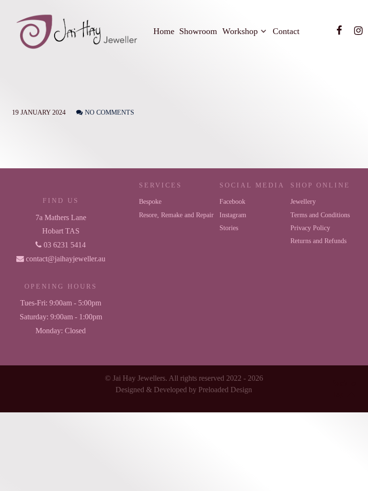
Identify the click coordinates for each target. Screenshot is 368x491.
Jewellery (303, 201)
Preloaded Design (225, 390)
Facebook (232, 201)
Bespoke (150, 201)
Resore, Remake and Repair (176, 215)
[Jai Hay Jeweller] (73, 30)
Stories (228, 228)
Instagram (232, 215)
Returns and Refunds (318, 241)
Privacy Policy (310, 228)
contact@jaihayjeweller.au (64, 259)
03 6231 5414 (64, 245)
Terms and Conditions (320, 215)
